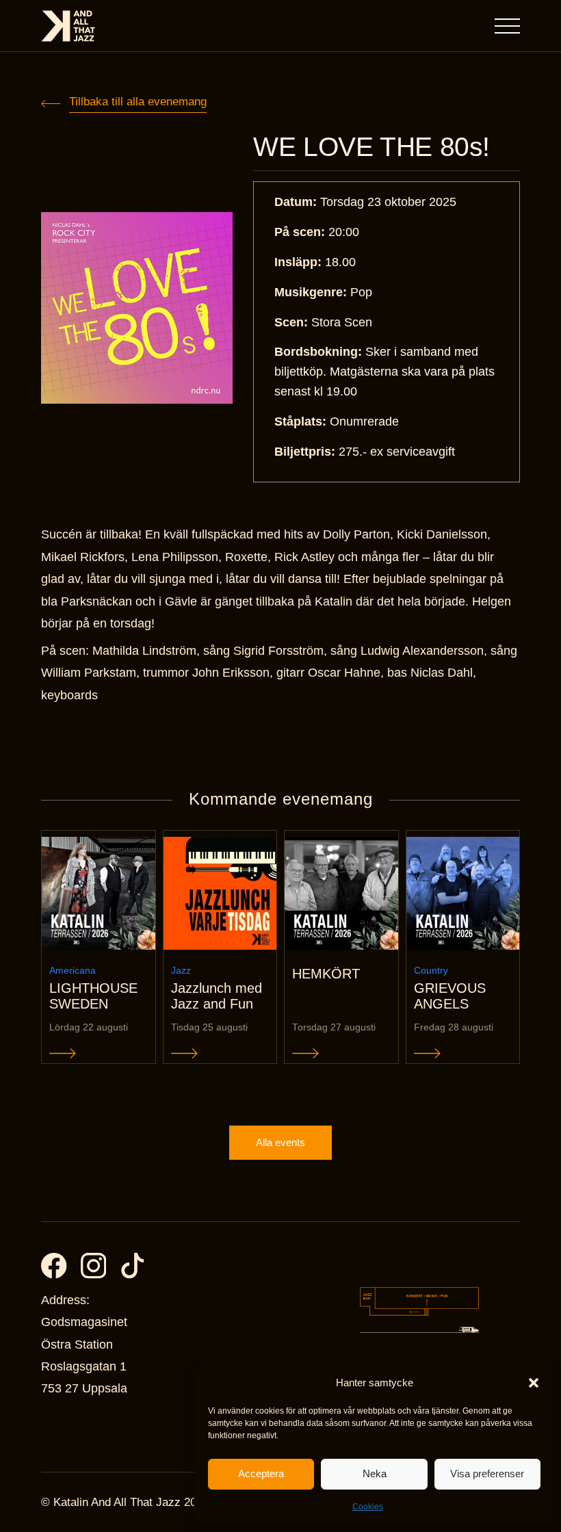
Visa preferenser (487, 1473)
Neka (375, 1473)
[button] (533, 1383)
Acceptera (261, 1473)
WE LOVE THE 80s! (371, 146)
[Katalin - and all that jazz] (68, 26)
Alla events (280, 1142)
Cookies (367, 1506)
